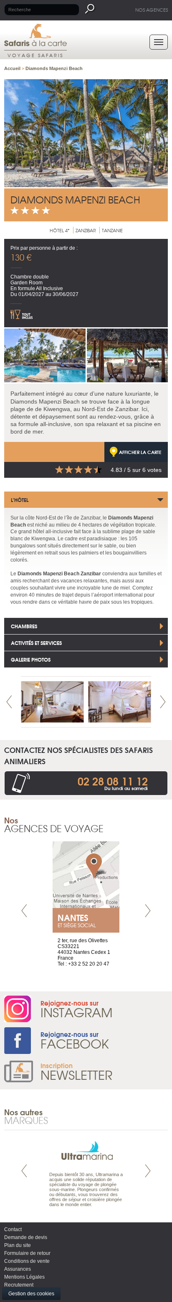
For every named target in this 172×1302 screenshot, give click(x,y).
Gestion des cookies (31, 1294)
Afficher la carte (140, 452)
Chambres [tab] (24, 626)
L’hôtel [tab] (19, 500)
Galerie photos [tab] (31, 659)
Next (163, 701)
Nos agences (151, 9)
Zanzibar (86, 230)
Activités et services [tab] (36, 643)
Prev (9, 701)
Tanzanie (112, 230)
